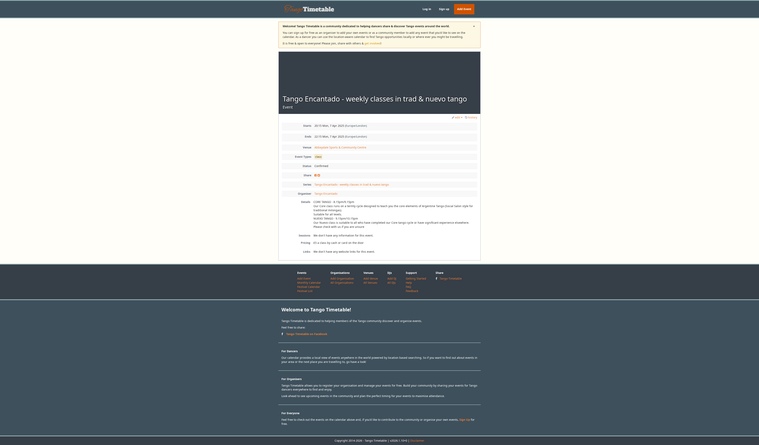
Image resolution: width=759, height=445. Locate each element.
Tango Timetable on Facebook (306, 334)
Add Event (464, 9)
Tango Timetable (451, 278)
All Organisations (341, 282)
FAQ (408, 287)
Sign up (444, 9)
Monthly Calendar (309, 282)
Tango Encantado (325, 193)
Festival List (304, 291)
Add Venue (370, 278)
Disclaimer (417, 440)
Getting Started (416, 278)
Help (409, 282)
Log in (427, 9)
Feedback (412, 291)
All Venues (370, 282)
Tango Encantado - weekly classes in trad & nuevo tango (351, 184)
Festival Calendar (308, 287)
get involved (372, 43)
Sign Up (464, 420)
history (472, 117)
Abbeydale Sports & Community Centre (340, 147)
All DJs (391, 282)
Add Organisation (342, 278)
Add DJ (391, 278)
